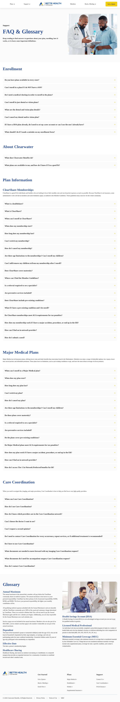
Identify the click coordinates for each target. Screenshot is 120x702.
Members (73, 4)
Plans (11, 4)
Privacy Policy (40, 698)
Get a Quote (111, 4)
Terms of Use (53, 698)
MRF (62, 698)
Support (26, 4)
